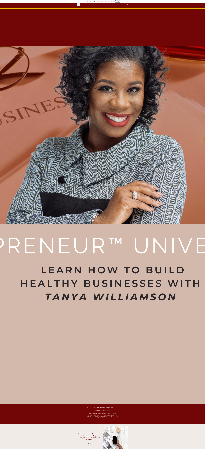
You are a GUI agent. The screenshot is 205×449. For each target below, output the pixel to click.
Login (127, 4)
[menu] (126, 4)
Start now (117, 1)
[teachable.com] (95, 1)
